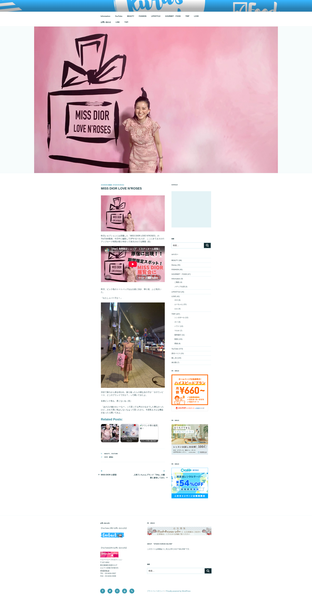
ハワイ (177, 326)
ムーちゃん (178, 304)
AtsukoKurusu (118, 185)
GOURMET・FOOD (173, 16)
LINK (118, 22)
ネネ (176, 300)
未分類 (174, 362)
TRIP (187, 16)
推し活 (174, 358)
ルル (176, 309)
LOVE (196, 16)
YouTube (118, 16)
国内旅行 (177, 335)
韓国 (176, 339)
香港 (176, 343)
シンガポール (179, 317)
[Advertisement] (191, 209)
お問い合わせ (106, 22)
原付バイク (175, 353)
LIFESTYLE (155, 16)
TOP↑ (126, 22)
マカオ (177, 331)
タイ (176, 322)
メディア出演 (179, 287)
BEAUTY (130, 16)
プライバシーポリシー (155, 591)
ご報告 (177, 282)
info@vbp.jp (104, 570)
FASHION (142, 16)
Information (105, 16)
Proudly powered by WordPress (178, 591)
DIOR (106, 457)
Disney (174, 265)
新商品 (111, 457)
